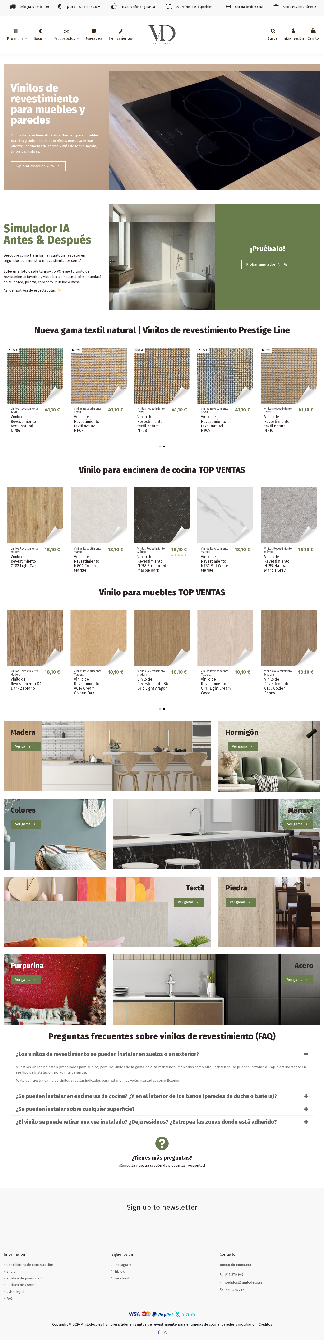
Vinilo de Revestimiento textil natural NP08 (149, 423)
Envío (11, 1271)
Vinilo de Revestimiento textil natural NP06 (23, 423)
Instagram (122, 1265)
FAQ (9, 1298)
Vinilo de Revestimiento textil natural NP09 (213, 423)
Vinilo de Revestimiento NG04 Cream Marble (86, 564)
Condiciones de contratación (29, 1265)
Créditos (265, 1324)
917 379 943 (234, 1274)
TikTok (119, 1271)
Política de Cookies (21, 1285)
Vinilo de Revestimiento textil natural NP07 (86, 423)
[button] (17, 34)
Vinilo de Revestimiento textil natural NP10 (276, 423)
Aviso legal (15, 1292)
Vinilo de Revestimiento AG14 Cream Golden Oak (86, 686)
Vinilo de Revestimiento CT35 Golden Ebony (276, 686)
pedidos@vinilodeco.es (243, 1282)
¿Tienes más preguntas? (162, 1157)
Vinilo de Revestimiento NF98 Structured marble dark (151, 564)
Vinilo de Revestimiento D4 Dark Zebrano (26, 684)
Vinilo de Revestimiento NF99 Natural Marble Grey (276, 564)
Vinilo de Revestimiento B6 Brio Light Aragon (152, 684)
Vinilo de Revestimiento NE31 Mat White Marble (214, 564)
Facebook (122, 1278)
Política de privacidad (24, 1278)
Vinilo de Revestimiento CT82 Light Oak (24, 561)
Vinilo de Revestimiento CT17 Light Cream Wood (216, 686)
